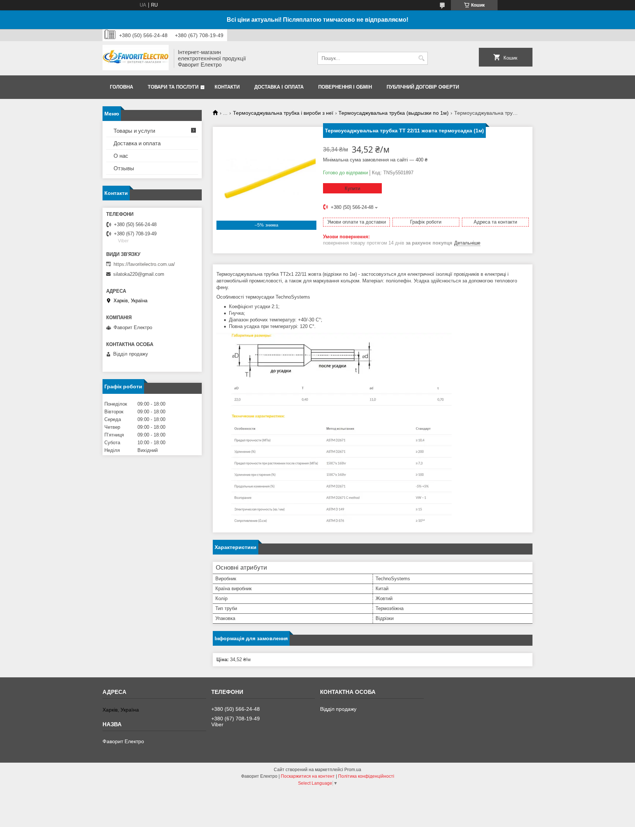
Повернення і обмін (345, 87)
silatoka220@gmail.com (138, 274)
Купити (352, 188)
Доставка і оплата (279, 87)
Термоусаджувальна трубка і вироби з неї (283, 113)
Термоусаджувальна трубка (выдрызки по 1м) (393, 113)
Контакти (227, 87)
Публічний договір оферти (423, 87)
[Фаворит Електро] (136, 58)
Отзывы (124, 168)
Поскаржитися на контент (308, 776)
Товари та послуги (173, 87)
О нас (121, 156)
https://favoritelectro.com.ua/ (144, 264)
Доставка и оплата (137, 143)
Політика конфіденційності (366, 776)
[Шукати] (421, 58)
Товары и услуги (134, 131)
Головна (121, 87)
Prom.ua (352, 769)
